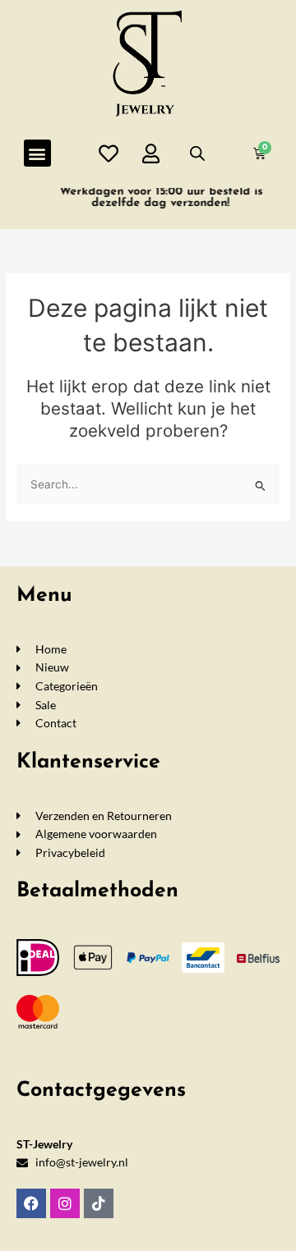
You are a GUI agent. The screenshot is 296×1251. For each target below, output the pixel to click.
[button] (37, 153)
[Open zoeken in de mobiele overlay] (197, 153)
